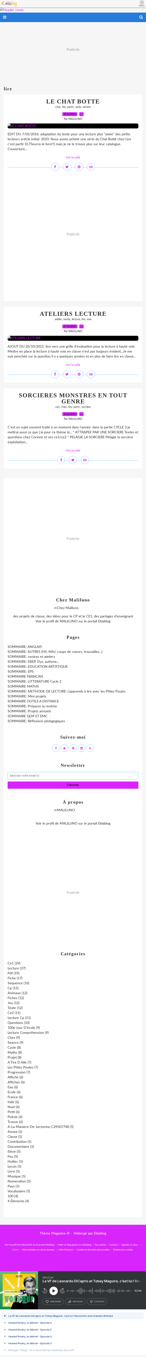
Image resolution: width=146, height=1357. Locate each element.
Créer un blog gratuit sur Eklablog (74, 1245)
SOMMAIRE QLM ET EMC (28, 716)
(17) (15, 978)
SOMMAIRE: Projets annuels (29, 711)
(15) (13, 988)
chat (57, 107)
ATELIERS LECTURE (73, 313)
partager (78, 1301)
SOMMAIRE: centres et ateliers (31, 657)
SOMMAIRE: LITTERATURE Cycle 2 (34, 681)
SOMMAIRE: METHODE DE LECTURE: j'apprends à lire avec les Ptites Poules (66, 691)
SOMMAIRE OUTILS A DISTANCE (33, 701)
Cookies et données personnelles (93, 1250)
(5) (41, 1127)
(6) (15, 1077)
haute (66, 319)
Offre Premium (65, 1250)
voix (89, 319)
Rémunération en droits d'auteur (38, 1250)
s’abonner (55, 1301)
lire (64, 107)
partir (70, 107)
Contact (114, 1245)
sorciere (86, 407)
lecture (76, 319)
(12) (17, 993)
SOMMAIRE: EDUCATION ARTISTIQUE (38, 666)
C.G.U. (15, 1250)
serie (78, 107)
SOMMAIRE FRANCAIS (25, 676)
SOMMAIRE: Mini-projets (27, 696)
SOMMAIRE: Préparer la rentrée (32, 706)
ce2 (57, 407)
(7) (19, 1062)
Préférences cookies (123, 1250)
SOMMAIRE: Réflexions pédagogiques (36, 721)
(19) (13, 973)
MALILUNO (68, 621)
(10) (19, 1023)
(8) (14, 1047)
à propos (99, 1301)
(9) (24, 1028)
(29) (14, 963)
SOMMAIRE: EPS (21, 671)
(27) (17, 968)
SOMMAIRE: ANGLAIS (25, 647)
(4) (13, 1196)
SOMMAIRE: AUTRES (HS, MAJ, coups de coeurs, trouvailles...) (55, 652)
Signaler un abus (129, 1245)
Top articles (100, 1245)
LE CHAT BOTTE (73, 101)
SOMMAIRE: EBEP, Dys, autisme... (33, 662)
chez (64, 407)
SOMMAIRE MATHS (23, 686)
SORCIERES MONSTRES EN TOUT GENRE (73, 398)
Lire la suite (73, 157)
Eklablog (100, 1233)
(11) (14, 1013)
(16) (18, 983)
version (87, 107)
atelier (58, 319)
